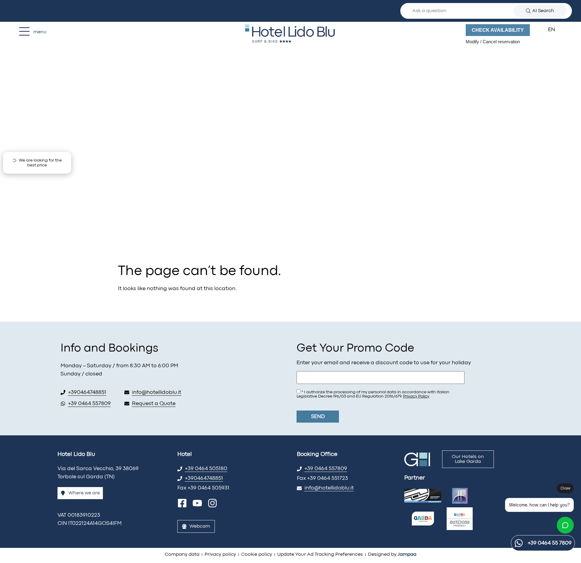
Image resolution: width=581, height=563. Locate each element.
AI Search (543, 11)
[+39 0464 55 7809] (518, 543)
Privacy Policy (416, 396)
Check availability (498, 30)
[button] (555, 30)
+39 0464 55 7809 (550, 543)
